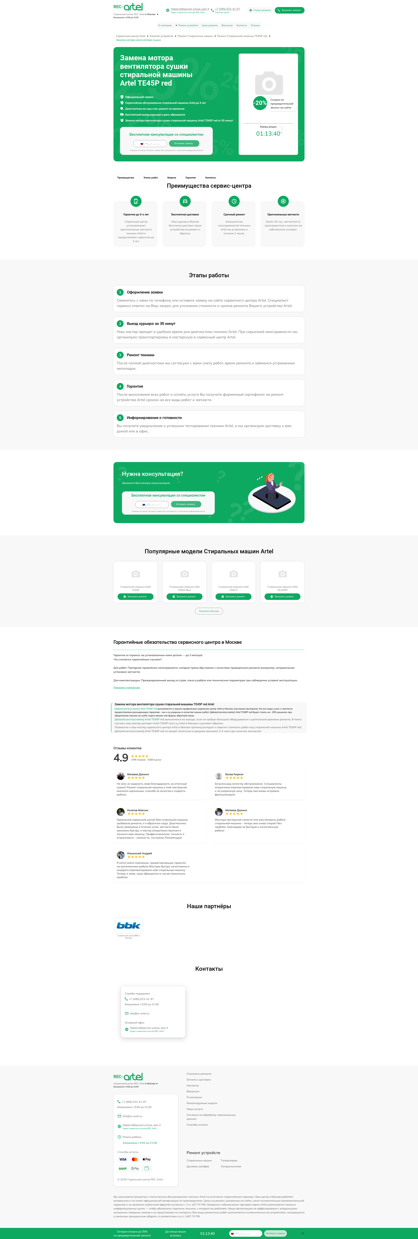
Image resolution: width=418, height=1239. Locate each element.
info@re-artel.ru (139, 1013)
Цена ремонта (210, 25)
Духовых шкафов (198, 1166)
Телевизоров (229, 1160)
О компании (165, 25)
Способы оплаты (197, 1124)
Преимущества (125, 177)
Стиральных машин (199, 1160)
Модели (171, 177)
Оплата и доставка (199, 1079)
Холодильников (231, 1166)
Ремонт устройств (188, 25)
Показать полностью (126, 687)
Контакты (241, 25)
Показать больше (209, 611)
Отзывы (255, 25)
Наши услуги (195, 1109)
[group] (128, 929)
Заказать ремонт (137, 596)
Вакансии (227, 25)
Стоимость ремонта (199, 1073)
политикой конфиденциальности (190, 150)
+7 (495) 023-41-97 (227, 8)
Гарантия (190, 177)
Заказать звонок (291, 10)
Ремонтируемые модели (202, 1103)
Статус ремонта (262, 10)
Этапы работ (151, 177)
